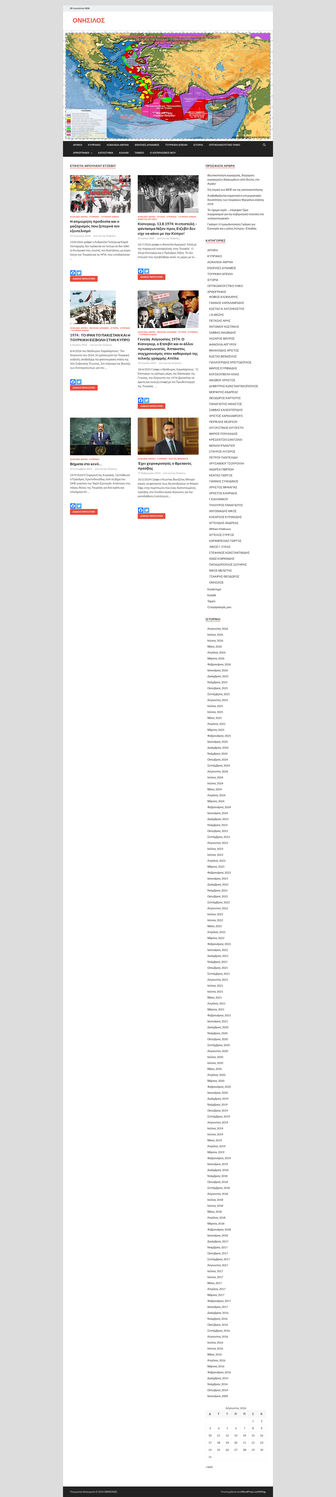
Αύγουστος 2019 (217, 1122)
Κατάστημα (105, 152)
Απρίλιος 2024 (216, 795)
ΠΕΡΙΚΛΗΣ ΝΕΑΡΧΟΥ (223, 421)
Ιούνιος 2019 (215, 1134)
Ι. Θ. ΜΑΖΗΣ (216, 314)
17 (210, 1442)
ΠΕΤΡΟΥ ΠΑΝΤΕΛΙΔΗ (223, 457)
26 (227, 1449)
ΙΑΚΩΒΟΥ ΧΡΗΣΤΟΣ (222, 380)
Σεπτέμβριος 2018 (218, 1187)
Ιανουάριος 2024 (217, 813)
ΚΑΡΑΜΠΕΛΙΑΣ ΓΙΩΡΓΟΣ (225, 540)
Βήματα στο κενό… (86, 464)
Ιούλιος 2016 (215, 1342)
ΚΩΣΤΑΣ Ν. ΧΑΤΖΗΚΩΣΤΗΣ (226, 308)
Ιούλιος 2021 (215, 985)
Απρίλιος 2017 (216, 1289)
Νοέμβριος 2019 (217, 1104)
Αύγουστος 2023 (217, 842)
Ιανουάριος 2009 (217, 1396)
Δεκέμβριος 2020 (217, 1027)
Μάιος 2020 (214, 1068)
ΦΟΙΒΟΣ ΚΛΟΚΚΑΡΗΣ (223, 296)
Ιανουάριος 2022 (217, 949)
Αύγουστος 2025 (217, 700)
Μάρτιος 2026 (215, 658)
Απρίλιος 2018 (216, 1217)
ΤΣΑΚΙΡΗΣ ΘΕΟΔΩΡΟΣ (224, 576)
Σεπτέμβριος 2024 (218, 765)
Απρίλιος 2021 (216, 1003)
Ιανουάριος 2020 (217, 1092)
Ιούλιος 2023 (215, 848)
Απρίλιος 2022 (216, 932)
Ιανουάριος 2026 (217, 670)
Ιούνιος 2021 (215, 991)
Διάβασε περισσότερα (82, 278)
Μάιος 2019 (214, 1140)
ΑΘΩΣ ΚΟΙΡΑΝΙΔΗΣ (221, 558)
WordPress (247, 1491)
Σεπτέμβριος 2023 (218, 836)
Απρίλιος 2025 (216, 723)
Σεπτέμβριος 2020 (218, 1045)
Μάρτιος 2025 (215, 729)
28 (244, 1449)
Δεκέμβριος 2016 (217, 1312)
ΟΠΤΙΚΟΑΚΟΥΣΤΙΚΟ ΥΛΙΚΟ (224, 144)
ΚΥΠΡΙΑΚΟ (94, 144)
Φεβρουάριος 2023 (219, 872)
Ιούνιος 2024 (215, 783)
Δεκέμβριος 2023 (217, 819)
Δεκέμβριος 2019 (217, 1098)
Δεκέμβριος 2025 (217, 676)
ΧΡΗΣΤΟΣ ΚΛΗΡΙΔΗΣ (223, 493)
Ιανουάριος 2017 (217, 1306)
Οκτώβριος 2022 (217, 896)
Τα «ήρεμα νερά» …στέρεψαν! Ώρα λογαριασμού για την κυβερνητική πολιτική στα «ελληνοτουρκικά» (235, 214)
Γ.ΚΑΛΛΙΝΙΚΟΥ (218, 499)
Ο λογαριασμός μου (163, 152)
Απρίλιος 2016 (216, 1360)
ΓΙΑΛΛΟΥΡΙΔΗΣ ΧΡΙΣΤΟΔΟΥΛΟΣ (230, 362)
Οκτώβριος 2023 (217, 830)
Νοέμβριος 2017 (217, 1247)
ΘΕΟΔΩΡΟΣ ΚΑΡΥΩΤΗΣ (225, 398)
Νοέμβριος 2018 (217, 1176)
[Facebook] (73, 270)
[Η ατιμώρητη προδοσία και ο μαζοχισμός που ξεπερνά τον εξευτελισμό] (100, 194)
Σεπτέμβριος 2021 (218, 973)
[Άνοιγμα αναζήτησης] (264, 145)
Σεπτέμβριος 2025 (218, 694)
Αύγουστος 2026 (217, 628)
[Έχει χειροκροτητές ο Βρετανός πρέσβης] (168, 436)
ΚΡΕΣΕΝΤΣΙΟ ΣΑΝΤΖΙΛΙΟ (225, 439)
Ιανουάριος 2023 (217, 878)
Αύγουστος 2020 (217, 1051)
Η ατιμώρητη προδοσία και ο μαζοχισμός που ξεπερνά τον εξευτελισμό (95, 226)
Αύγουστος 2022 (217, 908)
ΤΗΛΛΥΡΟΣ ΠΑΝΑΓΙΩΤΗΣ (226, 505)
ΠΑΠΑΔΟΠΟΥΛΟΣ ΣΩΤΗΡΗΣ (228, 564)
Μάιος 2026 (214, 646)
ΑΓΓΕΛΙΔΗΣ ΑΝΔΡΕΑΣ (224, 523)
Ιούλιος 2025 (215, 706)
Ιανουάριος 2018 (217, 1235)
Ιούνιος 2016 (215, 1348)
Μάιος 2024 (214, 789)
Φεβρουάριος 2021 (219, 1015)
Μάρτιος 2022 (215, 938)
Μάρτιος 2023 (215, 866)
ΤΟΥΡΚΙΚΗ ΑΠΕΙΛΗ (176, 144)
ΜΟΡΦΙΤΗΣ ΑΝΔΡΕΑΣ (223, 392)
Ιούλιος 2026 (215, 634)
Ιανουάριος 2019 (217, 1164)
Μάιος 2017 (214, 1283)
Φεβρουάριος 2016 (219, 1372)
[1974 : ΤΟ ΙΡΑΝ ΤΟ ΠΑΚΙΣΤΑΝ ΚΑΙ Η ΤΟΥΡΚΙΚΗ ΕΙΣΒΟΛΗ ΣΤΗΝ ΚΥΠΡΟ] (100, 307)
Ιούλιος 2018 (215, 1199)
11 (218, 1435)
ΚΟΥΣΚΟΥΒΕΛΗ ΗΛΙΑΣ (224, 374)
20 (235, 1442)
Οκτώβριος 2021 (217, 967)
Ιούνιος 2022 (215, 920)
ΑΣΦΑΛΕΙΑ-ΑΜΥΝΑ (118, 144)
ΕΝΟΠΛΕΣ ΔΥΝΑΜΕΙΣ (147, 144)
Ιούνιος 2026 (215, 640)
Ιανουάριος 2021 (217, 1021)
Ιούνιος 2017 (215, 1277)
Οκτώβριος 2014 (217, 1390)
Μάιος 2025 (214, 717)
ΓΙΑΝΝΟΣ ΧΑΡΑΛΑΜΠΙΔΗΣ (226, 302)
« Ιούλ (209, 1466)
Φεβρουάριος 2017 (219, 1300)
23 (261, 1442)
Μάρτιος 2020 (215, 1080)
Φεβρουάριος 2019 (219, 1158)
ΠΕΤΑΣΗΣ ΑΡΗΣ (219, 320)
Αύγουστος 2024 (217, 771)
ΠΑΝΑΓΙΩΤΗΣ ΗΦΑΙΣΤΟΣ (225, 404)
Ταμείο (139, 152)
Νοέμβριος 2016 (217, 1318)
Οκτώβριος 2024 (217, 759)
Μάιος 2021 (214, 997)
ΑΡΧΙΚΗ (77, 144)
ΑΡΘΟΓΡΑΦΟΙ (81, 152)
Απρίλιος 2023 (216, 860)
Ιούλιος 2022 (215, 914)
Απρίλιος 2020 (216, 1074)
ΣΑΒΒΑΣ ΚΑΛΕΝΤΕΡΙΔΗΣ (226, 410)
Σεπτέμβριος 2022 (218, 902)
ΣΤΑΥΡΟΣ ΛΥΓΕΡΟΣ (222, 451)
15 (253, 1435)
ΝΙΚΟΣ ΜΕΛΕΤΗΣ (220, 570)
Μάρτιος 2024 (215, 801)
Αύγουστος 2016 (217, 1336)
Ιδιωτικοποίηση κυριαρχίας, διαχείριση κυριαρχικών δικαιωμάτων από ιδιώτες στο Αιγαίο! (233, 179)
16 (261, 1435)
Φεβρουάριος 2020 (219, 1086)
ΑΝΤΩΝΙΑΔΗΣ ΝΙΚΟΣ (223, 511)
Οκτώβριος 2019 (217, 1110)
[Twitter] (79, 270)
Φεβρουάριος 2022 (219, 944)
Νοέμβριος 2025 (217, 682)
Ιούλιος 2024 (215, 777)
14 (244, 1435)
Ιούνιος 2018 (215, 1205)
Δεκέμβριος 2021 (217, 955)
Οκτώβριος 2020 (217, 1039)
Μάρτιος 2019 (215, 1152)
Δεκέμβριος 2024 (217, 747)
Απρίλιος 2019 (216, 1146)
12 (227, 1435)
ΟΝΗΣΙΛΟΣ (89, 20)
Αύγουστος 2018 (217, 1193)
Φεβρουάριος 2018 (219, 1229)
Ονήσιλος (111, 235)
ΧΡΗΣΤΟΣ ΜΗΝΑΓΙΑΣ (223, 487)
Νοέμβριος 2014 (217, 1384)
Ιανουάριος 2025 (217, 741)
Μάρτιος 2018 (215, 1223)
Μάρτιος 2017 (215, 1294)
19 (227, 1442)
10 (210, 1435)
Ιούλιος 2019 (215, 1128)
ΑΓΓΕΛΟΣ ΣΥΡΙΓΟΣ (221, 534)
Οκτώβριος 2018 (217, 1181)
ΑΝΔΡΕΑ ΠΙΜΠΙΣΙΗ (221, 469)
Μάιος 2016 (214, 1354)
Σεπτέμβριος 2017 (218, 1259)
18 (218, 1442)
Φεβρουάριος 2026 (219, 664)
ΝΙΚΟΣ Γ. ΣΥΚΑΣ (220, 546)
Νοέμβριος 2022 (217, 890)
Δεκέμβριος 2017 (217, 1241)
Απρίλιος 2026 (216, 652)
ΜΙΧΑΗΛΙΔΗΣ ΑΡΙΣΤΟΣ (224, 350)
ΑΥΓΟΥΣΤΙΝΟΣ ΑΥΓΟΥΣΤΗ (226, 427)
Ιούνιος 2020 (215, 1062)
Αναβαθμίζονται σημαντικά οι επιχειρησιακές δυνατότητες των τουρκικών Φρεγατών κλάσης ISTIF (235, 200)
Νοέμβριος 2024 (217, 753)
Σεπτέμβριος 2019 (218, 1116)
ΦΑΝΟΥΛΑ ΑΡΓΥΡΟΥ (147, 219)
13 (235, 1435)
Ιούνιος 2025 (215, 712)
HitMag (261, 1491)
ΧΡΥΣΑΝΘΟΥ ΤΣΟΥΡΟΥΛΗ (226, 463)
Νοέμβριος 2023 (217, 825)
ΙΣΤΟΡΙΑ (198, 144)
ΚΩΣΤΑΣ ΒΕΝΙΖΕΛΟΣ (178, 459)
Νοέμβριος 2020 (217, 1033)
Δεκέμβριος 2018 (217, 1170)
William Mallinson (220, 528)
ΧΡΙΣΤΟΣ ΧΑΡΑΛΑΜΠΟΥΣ (226, 415)
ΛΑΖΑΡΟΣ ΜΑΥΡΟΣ (222, 338)
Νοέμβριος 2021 (217, 961)
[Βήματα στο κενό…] (100, 436)
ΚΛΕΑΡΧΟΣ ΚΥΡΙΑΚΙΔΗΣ (225, 517)
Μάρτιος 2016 (215, 1366)
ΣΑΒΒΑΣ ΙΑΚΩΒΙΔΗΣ (222, 332)
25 (218, 1449)
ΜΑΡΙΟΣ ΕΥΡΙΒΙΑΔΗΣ (223, 368)
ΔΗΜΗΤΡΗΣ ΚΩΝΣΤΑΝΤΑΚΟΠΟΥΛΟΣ (233, 386)
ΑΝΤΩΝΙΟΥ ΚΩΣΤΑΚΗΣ (224, 326)
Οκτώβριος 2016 (217, 1324)
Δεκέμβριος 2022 (217, 884)
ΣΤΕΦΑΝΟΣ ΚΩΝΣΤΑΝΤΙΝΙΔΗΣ (229, 552)
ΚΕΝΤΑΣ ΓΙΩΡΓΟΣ (221, 475)
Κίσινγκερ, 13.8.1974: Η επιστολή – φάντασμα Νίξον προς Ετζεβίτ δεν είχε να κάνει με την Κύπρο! (167, 229)
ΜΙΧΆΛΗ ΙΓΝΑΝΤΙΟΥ (222, 445)
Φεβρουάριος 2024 (219, 807)
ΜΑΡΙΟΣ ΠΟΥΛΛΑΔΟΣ (223, 433)
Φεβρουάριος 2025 (219, 735)
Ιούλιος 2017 (215, 1271)
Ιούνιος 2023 (215, 854)
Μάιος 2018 (214, 1211)
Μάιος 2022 (214, 926)
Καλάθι (124, 152)
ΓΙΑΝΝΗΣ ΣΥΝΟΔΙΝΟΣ (223, 481)
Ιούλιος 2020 (215, 1057)
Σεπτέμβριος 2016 (218, 1330)
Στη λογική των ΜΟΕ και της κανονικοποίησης (235, 189)
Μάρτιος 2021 (215, 1009)
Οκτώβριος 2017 (217, 1253)
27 (235, 1449)
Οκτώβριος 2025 (217, 688)
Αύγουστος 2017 (217, 1265)
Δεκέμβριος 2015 (217, 1378)
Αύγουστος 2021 (217, 979)
